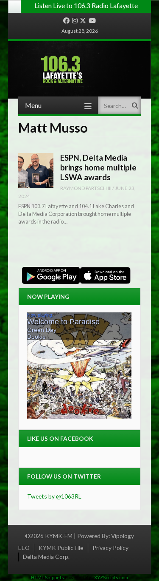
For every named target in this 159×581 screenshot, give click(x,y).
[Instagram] (75, 21)
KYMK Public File (61, 547)
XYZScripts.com (111, 577)
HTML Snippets (47, 577)
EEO (24, 547)
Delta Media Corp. (46, 556)
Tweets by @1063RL (54, 496)
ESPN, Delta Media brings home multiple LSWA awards (98, 167)
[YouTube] (92, 21)
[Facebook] (66, 21)
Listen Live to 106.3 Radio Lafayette (86, 5)
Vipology (122, 535)
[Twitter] (83, 21)
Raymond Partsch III (86, 188)
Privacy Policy (110, 547)
